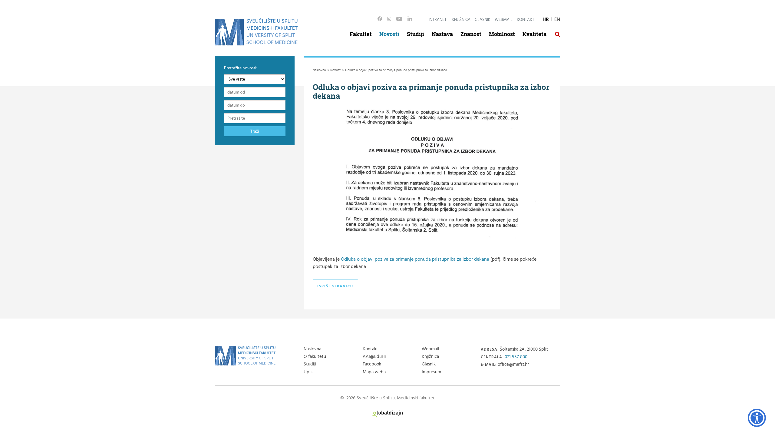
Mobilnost (502, 34)
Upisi (309, 372)
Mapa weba (374, 372)
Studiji (415, 34)
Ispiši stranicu (335, 286)
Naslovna (312, 349)
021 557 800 (516, 357)
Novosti (389, 34)
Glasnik (482, 20)
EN (557, 19)
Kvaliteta (534, 34)
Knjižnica (461, 20)
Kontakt (525, 20)
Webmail (504, 20)
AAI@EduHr (374, 356)
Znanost (470, 34)
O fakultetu (315, 356)
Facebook (372, 364)
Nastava (442, 34)
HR (545, 19)
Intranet (438, 20)
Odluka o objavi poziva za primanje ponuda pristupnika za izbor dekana (415, 259)
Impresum (431, 372)
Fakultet (361, 34)
